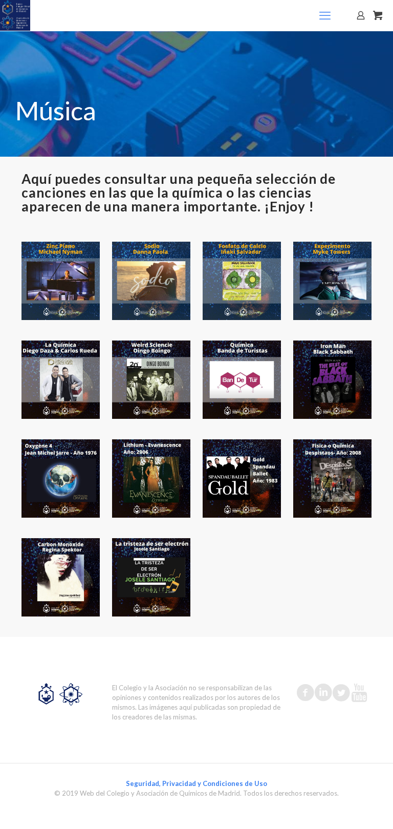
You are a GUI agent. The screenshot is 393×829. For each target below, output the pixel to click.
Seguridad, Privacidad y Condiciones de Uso (196, 783)
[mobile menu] (325, 15)
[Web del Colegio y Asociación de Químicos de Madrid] (15, 15)
